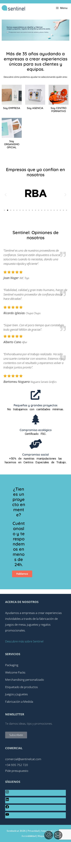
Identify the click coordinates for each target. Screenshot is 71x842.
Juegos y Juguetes (16, 694)
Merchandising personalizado (24, 680)
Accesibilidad (28, 835)
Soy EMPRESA (11, 108)
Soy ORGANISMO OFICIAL (11, 144)
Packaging (11, 665)
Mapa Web (44, 835)
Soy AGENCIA (35, 108)
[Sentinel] (13, 7)
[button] (5, 194)
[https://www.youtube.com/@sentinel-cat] (7, 815)
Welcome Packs (15, 672)
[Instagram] (7, 793)
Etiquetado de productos (21, 687)
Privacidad (33, 830)
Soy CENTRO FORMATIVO (58, 109)
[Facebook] (7, 808)
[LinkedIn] (7, 800)
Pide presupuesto (16, 771)
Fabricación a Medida (19, 702)
